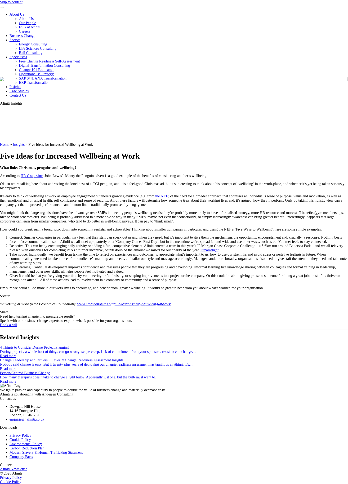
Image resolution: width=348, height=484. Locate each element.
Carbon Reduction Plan (27, 448)
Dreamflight (210, 250)
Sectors (14, 40)
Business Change (22, 36)
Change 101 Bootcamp (36, 70)
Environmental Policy (25, 444)
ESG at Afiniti (29, 27)
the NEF (161, 196)
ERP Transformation (34, 82)
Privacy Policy (20, 435)
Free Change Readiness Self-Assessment (49, 61)
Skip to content (11, 2)
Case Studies (19, 91)
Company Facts (21, 457)
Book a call (8, 325)
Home (4, 144)
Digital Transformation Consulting (44, 65)
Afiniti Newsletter (13, 469)
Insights (15, 87)
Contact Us (17, 95)
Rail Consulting (30, 53)
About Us (16, 14)
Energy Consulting (33, 44)
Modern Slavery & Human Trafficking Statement (46, 452)
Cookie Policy (20, 440)
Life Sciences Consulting (37, 48)
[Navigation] (2, 7)
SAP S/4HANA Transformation (43, 78)
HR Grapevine (32, 176)
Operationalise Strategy (36, 74)
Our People (27, 23)
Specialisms (18, 57)
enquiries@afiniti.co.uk (26, 419)
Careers (24, 31)
